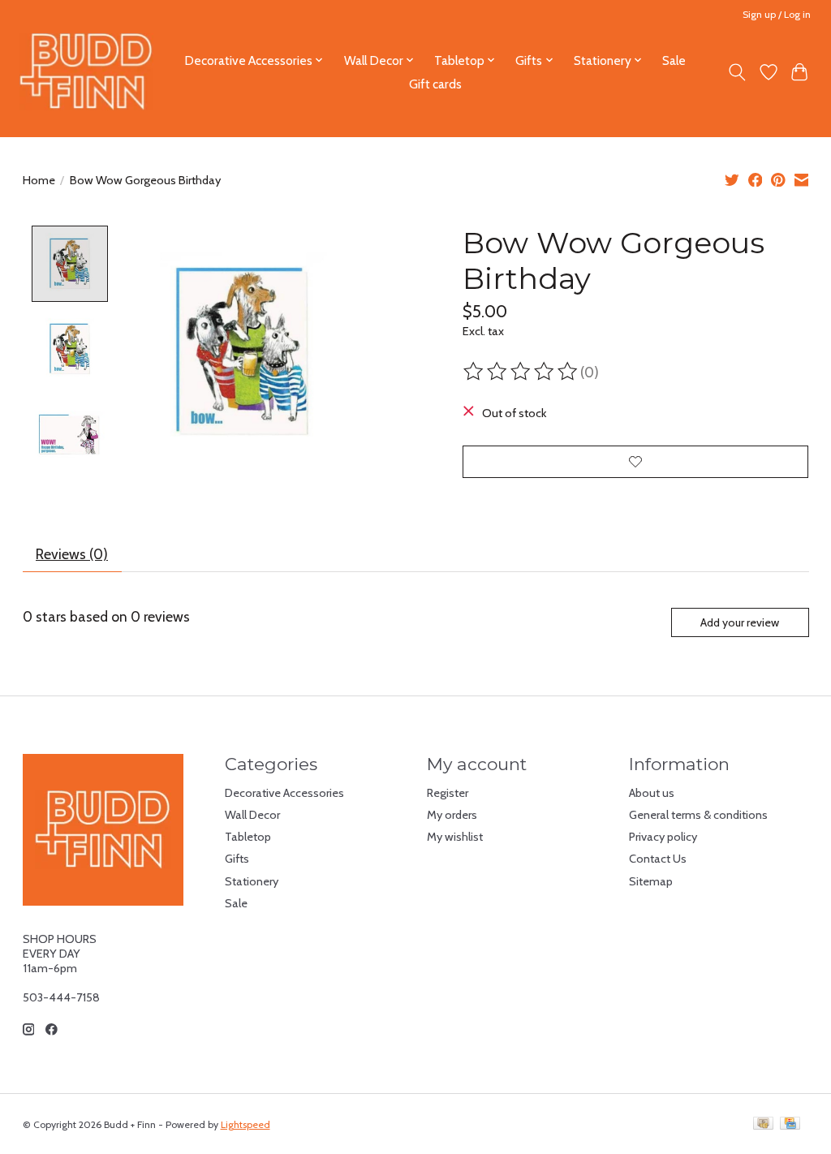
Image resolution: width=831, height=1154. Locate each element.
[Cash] (763, 1124)
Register (447, 793)
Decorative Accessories (284, 793)
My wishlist (455, 836)
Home (39, 180)
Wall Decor (252, 814)
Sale (674, 60)
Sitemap (651, 881)
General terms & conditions (698, 814)
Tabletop (248, 836)
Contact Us (658, 858)
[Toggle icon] (736, 72)
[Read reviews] (522, 371)
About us (651, 793)
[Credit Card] (790, 1124)
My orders (452, 814)
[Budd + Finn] (86, 71)
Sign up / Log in (777, 14)
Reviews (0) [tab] (72, 553)
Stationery (251, 881)
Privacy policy (663, 836)
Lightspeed (245, 1124)
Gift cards (435, 84)
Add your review (739, 622)
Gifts (237, 858)
